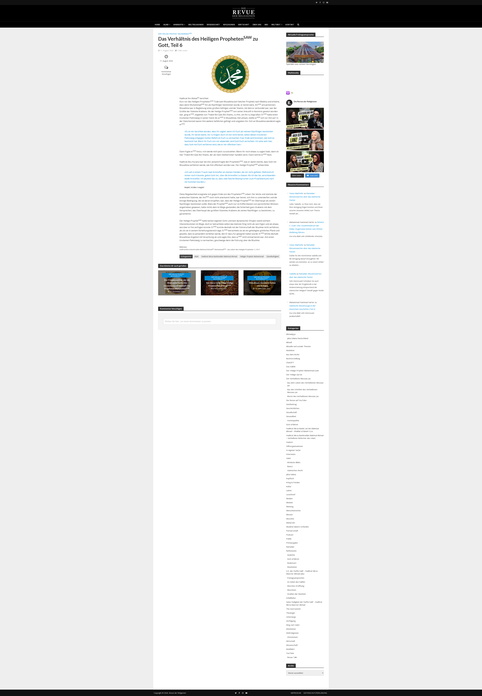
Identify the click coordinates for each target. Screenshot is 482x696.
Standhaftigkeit (273, 256)
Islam (165, 24)
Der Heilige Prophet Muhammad (175, 34)
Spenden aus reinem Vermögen (301, 64)
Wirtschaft (243, 24)
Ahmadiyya (178, 24)
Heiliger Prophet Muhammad (252, 256)
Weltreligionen (195, 24)
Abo (266, 24)
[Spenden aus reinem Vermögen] (305, 52)
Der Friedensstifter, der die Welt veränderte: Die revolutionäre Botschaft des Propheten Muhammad (177, 284)
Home (157, 24)
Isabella (292, 273)
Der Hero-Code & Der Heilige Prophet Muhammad (219, 284)
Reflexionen (229, 24)
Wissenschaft (213, 24)
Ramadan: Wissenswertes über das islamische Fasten (304, 196)
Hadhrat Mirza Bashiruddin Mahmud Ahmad (219, 256)
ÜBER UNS (257, 24)
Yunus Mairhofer (296, 193)
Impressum (296, 693)
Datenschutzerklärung (315, 693)
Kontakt (289, 24)
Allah (196, 256)
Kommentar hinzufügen (166, 72)
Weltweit (276, 24)
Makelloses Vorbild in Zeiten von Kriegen (262, 284)
